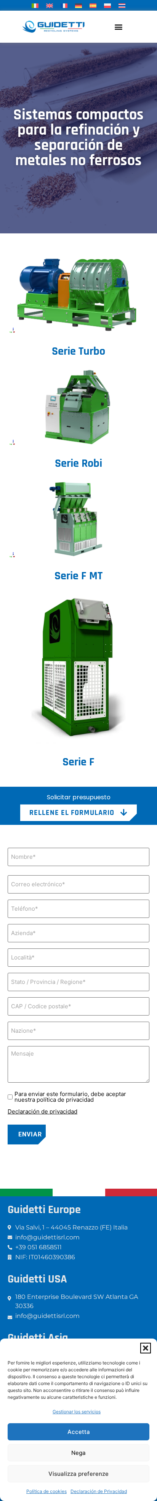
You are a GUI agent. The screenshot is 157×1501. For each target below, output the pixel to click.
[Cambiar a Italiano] (35, 5)
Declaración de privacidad (42, 1111)
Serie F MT (78, 576)
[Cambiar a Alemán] (78, 5)
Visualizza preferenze (78, 1473)
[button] (145, 1348)
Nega (78, 1452)
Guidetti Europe (44, 1209)
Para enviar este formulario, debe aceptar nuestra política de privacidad (70, 1096)
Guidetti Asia (38, 1338)
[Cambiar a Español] (93, 5)
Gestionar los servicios (77, 1411)
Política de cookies (46, 1491)
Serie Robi (78, 463)
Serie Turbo (78, 351)
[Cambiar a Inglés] (49, 5)
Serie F (78, 762)
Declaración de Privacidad (98, 1491)
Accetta (78, 1431)
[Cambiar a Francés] (64, 5)
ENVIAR (30, 1134)
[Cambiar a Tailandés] (122, 5)
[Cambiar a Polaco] (107, 5)
